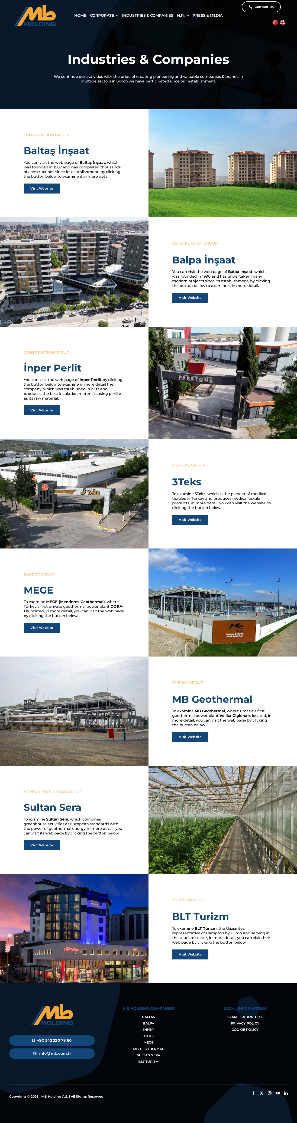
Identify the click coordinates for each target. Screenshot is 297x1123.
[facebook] (253, 1093)
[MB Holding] (52, 1006)
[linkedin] (286, 1093)
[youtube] (278, 1093)
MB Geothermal (212, 699)
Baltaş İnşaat (56, 150)
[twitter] (261, 1093)
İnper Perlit (52, 368)
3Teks (186, 482)
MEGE (38, 590)
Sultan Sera (52, 807)
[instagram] (269, 1093)
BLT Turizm (200, 916)
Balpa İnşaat (204, 260)
